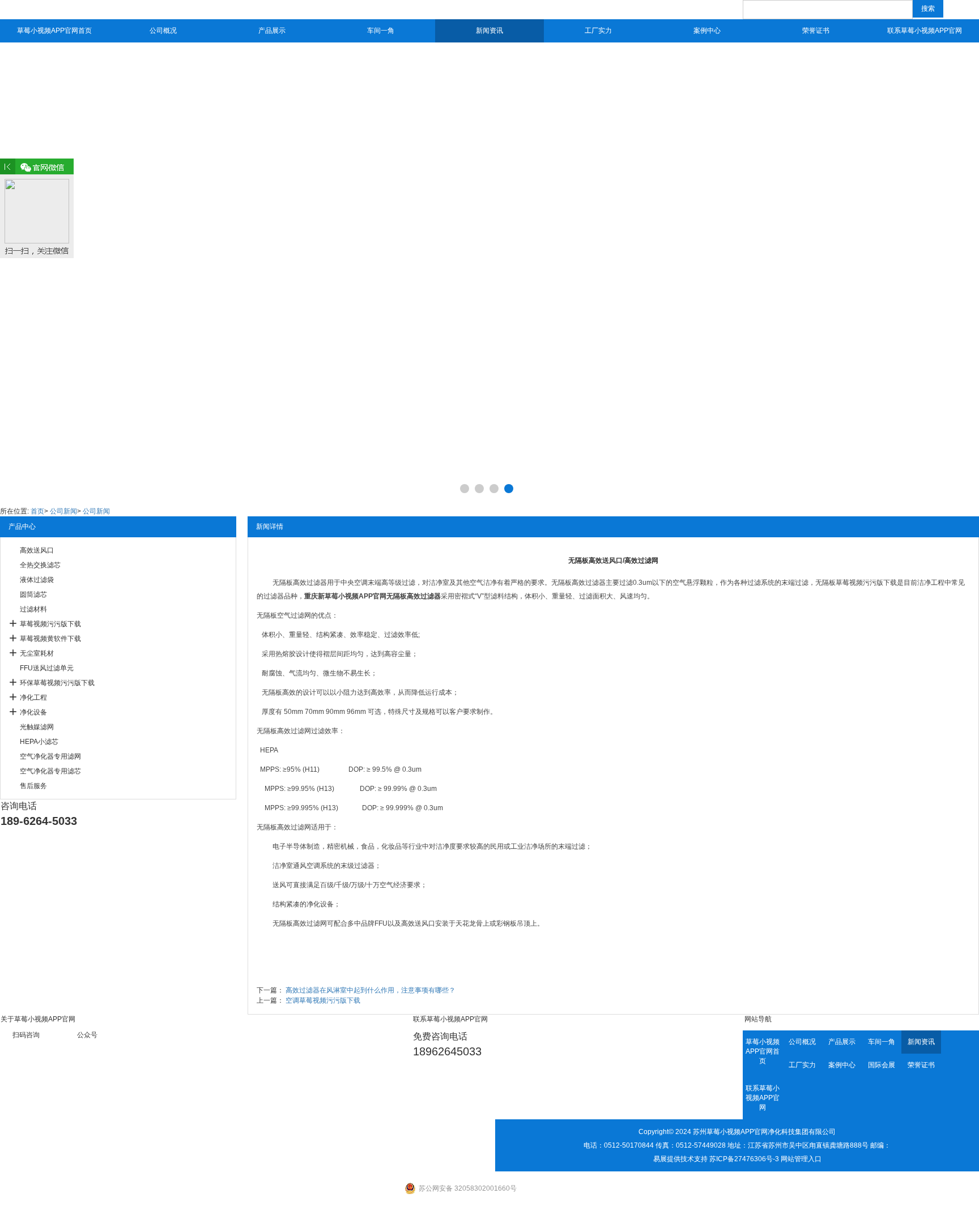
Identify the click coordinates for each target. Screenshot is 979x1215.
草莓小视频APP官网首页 (54, 31)
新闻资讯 (489, 31)
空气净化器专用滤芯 (50, 771)
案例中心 (707, 31)
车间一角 (380, 31)
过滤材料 (33, 609)
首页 (37, 511)
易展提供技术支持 (680, 1159)
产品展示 (272, 31)
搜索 (928, 8)
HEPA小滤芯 (39, 742)
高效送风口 (37, 550)
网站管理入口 (801, 1159)
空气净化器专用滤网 (50, 756)
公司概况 (163, 31)
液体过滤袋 (37, 580)
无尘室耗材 (37, 653)
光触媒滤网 (37, 727)
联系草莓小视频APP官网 (924, 31)
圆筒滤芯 (33, 594)
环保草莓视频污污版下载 (57, 683)
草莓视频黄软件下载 (50, 639)
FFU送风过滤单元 (47, 668)
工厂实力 (598, 31)
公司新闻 (63, 511)
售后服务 (33, 786)
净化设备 (33, 712)
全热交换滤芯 (40, 565)
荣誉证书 (815, 31)
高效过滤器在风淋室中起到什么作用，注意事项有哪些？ (371, 990)
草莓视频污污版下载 (50, 624)
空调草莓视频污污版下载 (323, 1000)
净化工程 (33, 697)
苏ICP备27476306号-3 (744, 1159)
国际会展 (881, 1065)
